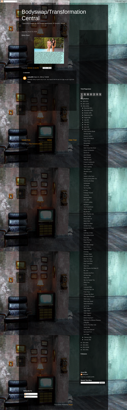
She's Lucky (87, 299)
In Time (86, 190)
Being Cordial (87, 216)
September (87, 115)
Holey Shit (86, 277)
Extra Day (86, 237)
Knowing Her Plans (89, 228)
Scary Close (87, 141)
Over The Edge (88, 259)
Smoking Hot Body (89, 181)
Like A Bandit (87, 155)
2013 (84, 347)
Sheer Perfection (88, 303)
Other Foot (86, 282)
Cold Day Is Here (88, 233)
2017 (84, 103)
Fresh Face (87, 292)
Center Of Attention (89, 150)
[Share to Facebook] (49, 68)
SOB (85, 230)
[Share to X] (47, 68)
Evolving (86, 251)
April (85, 127)
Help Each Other (88, 223)
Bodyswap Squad (88, 301)
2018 (84, 101)
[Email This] (43, 68)
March (86, 129)
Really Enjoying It (88, 317)
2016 (84, 106)
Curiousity (86, 195)
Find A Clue (87, 242)
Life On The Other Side (90, 325)
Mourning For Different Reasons (92, 320)
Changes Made (88, 254)
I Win (85, 174)
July (85, 120)
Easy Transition (88, 263)
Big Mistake (87, 211)
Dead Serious (87, 157)
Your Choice (87, 169)
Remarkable (87, 143)
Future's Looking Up (89, 162)
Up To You (86, 306)
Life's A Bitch (87, 315)
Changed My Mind (88, 294)
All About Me (87, 133)
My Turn (86, 270)
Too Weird (86, 185)
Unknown (85, 374)
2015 (84, 342)
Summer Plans (88, 249)
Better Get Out (88, 209)
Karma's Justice (88, 136)
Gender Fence (87, 226)
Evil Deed (86, 145)
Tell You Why (87, 188)
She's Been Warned (89, 296)
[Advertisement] (49, 124)
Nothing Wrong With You (90, 178)
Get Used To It (88, 332)
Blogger (71, 404)
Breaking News (88, 197)
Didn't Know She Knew (90, 148)
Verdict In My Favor (89, 176)
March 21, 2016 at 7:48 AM (41, 77)
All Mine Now (87, 275)
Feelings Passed (88, 192)
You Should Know (88, 207)
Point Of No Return (89, 138)
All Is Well (86, 200)
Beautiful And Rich (89, 273)
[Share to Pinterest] (51, 68)
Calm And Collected (89, 329)
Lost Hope (86, 334)
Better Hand (87, 221)
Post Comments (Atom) (35, 143)
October (86, 113)
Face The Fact (88, 240)
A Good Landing (88, 202)
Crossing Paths (88, 287)
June (85, 122)
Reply (29, 82)
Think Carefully (88, 166)
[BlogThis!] (45, 68)
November (87, 110)
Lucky (85, 284)
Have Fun (86, 266)
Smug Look (87, 327)
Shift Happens (87, 308)
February (86, 337)
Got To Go (86, 152)
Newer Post (26, 140)
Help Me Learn (87, 159)
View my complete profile (87, 377)
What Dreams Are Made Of (91, 268)
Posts (27, 394)
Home (49, 140)
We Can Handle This (89, 280)
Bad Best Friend (88, 256)
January (86, 339)
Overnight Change (88, 244)
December (87, 108)
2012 (84, 349)
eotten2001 (31, 77)
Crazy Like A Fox (88, 164)
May (85, 124)
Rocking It (86, 204)
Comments (29, 396)
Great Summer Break (89, 131)
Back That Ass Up (89, 214)
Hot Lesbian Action (89, 235)
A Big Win (86, 322)
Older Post (73, 140)
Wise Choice (87, 247)
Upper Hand (87, 310)
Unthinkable (87, 183)
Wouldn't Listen (88, 171)
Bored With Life (88, 218)
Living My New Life (89, 289)
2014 (84, 345)
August (86, 117)
